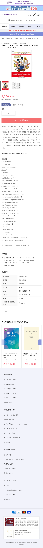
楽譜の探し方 (8, 464)
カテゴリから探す (10, 380)
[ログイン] (29, 13)
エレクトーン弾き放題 (11, 415)
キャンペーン (8, 442)
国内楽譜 (4, 26)
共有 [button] (5, 312)
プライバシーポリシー (11, 495)
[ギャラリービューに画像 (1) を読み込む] (5, 86)
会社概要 (7, 499)
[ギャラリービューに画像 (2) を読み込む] (16, 86)
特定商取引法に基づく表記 (13, 490)
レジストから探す (10, 398)
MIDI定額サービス (10, 420)
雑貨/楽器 (21, 26)
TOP (3, 39)
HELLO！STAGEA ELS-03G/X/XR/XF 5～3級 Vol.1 (10, 355)
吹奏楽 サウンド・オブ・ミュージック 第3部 (30, 355)
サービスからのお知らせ (12, 438)
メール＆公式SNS (10, 433)
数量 (3, 109)
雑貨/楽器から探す (10, 393)
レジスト (30, 26)
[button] (39, 13)
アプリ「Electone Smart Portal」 (16, 424)
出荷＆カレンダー (10, 468)
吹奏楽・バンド (19, 39)
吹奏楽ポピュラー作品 (33, 39)
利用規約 (7, 486)
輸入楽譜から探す (10, 389)
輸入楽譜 (13, 26)
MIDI (39, 26)
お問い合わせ (8, 473)
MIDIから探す (8, 402)
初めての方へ (8, 455)
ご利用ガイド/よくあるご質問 (14, 459)
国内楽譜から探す (10, 384)
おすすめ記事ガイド (10, 429)
